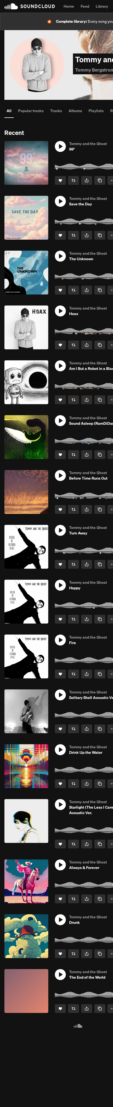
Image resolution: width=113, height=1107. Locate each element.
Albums (75, 111)
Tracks (56, 111)
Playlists (96, 111)
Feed (85, 6)
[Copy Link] (99, 180)
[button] (60, 146)
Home (69, 6)
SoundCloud (29, 6)
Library (102, 6)
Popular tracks (31, 111)
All (9, 111)
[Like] (60, 180)
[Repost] (73, 180)
